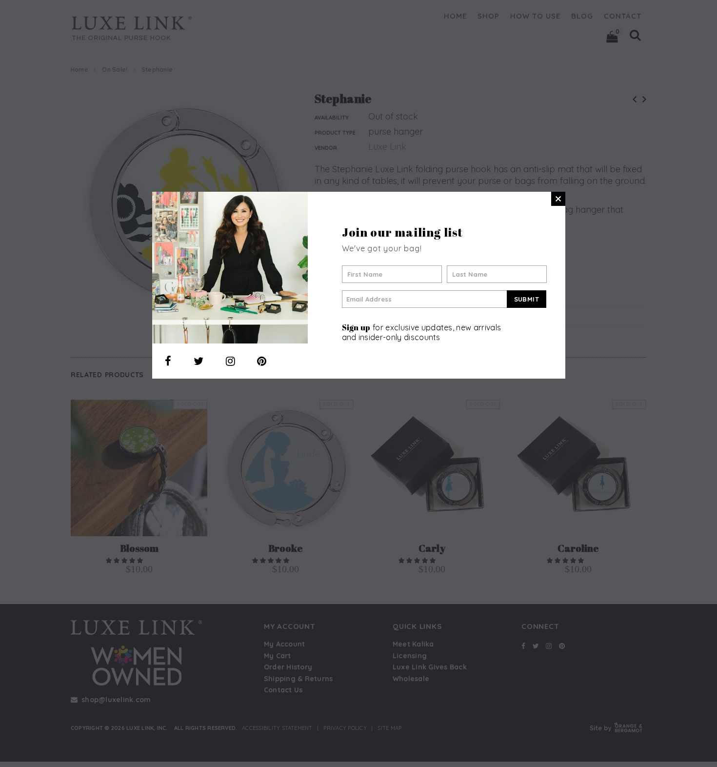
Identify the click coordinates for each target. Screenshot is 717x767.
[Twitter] (198, 361)
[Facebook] (168, 361)
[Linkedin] (261, 361)
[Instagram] (230, 361)
